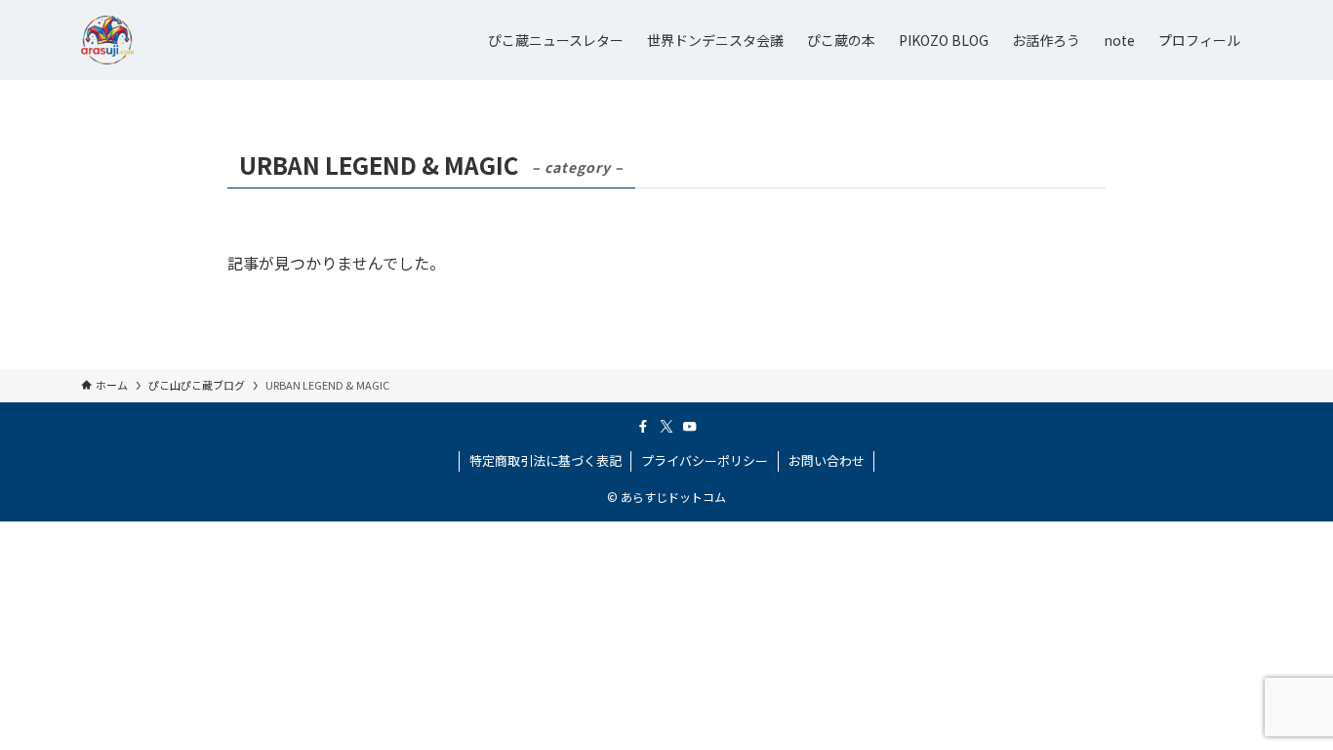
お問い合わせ (826, 460)
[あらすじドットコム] (107, 40)
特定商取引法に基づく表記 (545, 460)
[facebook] (643, 427)
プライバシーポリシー (704, 460)
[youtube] (690, 427)
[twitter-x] (666, 427)
